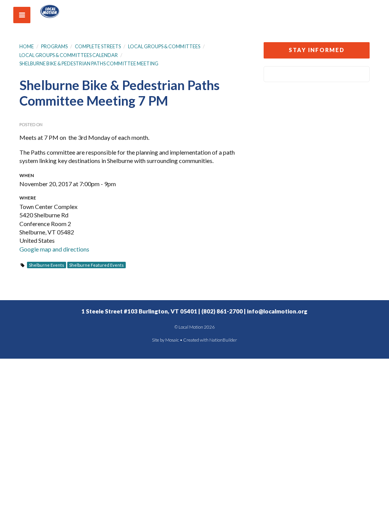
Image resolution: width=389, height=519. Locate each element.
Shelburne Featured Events (96, 265)
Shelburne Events (46, 265)
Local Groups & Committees (164, 46)
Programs (54, 46)
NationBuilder (223, 340)
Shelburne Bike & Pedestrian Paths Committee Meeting (88, 63)
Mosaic (172, 340)
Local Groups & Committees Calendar (68, 55)
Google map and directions (54, 249)
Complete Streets (98, 46)
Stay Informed (317, 50)
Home (26, 46)
